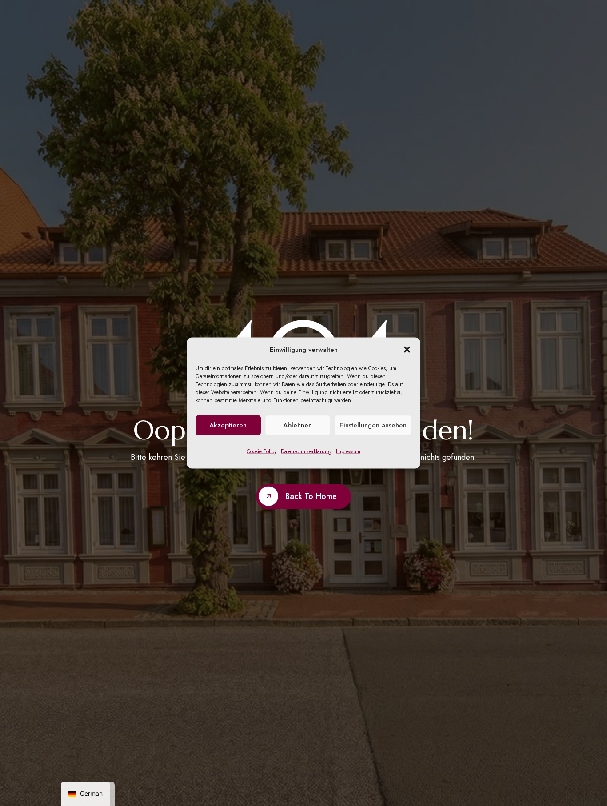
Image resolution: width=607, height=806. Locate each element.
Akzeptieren (228, 425)
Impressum (348, 451)
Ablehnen (297, 425)
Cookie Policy (261, 451)
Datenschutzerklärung (306, 451)
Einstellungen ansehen (373, 425)
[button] (407, 349)
